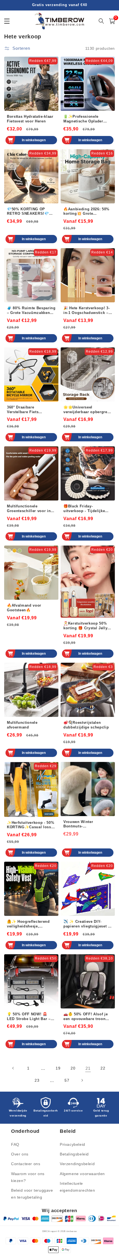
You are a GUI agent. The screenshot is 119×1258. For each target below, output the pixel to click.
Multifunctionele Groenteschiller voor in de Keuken (29, 508)
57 (66, 1080)
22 (102, 1068)
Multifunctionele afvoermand (22, 724)
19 (58, 1068)
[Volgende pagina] (82, 1080)
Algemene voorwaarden (82, 1173)
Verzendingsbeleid (77, 1164)
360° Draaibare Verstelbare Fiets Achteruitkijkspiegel (26, 410)
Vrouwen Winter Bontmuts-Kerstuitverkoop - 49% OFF (84, 824)
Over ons (20, 1154)
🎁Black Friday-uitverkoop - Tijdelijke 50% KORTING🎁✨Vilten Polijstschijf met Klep (86, 508)
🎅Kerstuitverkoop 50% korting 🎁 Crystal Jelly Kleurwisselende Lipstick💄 (87, 626)
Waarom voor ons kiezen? (28, 1177)
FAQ (15, 1144)
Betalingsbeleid (74, 1154)
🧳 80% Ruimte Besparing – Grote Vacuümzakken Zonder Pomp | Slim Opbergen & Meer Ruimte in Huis (31, 310)
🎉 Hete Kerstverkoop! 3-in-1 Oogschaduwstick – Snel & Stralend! (86, 310)
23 (37, 1080)
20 (73, 1068)
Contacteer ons (25, 1164)
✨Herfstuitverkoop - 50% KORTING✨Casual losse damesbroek (30, 825)
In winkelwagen (34, 140)
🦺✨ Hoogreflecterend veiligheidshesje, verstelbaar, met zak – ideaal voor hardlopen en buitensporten (30, 924)
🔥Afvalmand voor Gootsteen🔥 (24, 607)
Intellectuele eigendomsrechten (77, 1187)
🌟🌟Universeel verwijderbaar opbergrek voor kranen (86, 410)
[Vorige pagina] (13, 1068)
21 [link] (88, 1068)
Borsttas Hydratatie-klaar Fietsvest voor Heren (30, 118)
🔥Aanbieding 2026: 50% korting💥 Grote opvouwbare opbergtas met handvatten (86, 211)
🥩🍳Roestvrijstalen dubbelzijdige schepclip (86, 724)
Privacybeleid (72, 1144)
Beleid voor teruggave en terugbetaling (32, 1193)
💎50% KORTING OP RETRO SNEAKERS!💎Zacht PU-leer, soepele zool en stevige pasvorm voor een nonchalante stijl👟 (30, 211)
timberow (71, 1231)
